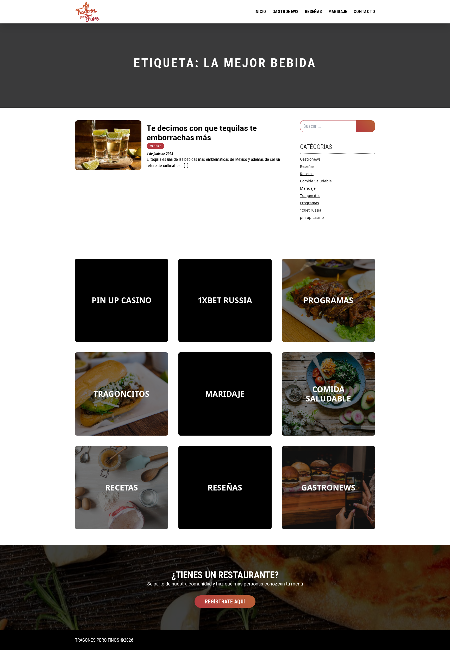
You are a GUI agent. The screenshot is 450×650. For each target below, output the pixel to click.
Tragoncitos (310, 195)
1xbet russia (310, 210)
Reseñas (313, 11)
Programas (309, 202)
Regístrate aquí (225, 601)
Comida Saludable (316, 181)
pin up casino (312, 217)
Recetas (307, 173)
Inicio (260, 11)
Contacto (364, 11)
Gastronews (285, 11)
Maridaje (337, 11)
